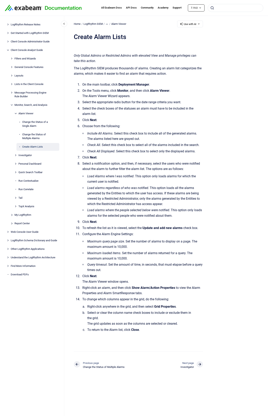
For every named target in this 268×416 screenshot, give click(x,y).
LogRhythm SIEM (93, 23)
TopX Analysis (26, 206)
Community (147, 7)
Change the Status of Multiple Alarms (34, 136)
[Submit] (212, 8)
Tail (20, 197)
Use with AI (190, 24)
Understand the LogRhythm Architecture (33, 257)
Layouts (18, 75)
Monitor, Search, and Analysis (30, 104)
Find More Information (23, 265)
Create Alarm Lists (32, 146)
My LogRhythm (22, 214)
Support (177, 7)
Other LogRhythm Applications (28, 248)
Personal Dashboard (29, 163)
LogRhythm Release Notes (25, 24)
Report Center (22, 223)
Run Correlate (26, 189)
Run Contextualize (28, 180)
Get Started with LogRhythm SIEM (30, 32)
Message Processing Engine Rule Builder (30, 94)
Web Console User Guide (24, 231)
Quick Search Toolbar (30, 172)
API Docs (131, 7)
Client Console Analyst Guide (27, 50)
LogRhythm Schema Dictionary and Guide (34, 240)
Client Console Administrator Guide (30, 41)
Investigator (25, 155)
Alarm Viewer (25, 113)
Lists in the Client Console (28, 84)
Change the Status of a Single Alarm (35, 123)
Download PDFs (20, 274)
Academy (163, 7)
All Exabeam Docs (111, 7)
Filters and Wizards (25, 58)
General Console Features (28, 67)
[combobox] (235, 8)
